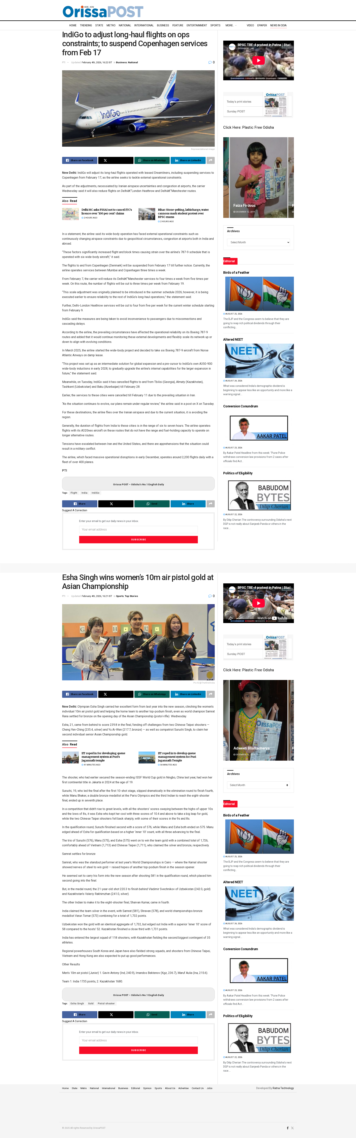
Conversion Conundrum (240, 406)
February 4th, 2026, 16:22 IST (97, 62)
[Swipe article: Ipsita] (258, 720)
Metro (111, 25)
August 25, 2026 (233, 314)
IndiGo (95, 493)
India (85, 493)
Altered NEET (233, 339)
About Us (170, 1088)
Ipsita (237, 748)
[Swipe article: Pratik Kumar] (258, 177)
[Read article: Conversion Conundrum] (259, 428)
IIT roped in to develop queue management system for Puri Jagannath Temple (177, 757)
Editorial (135, 1088)
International (144, 25)
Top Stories (131, 596)
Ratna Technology (283, 1088)
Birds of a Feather (236, 272)
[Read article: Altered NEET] (259, 361)
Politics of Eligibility (238, 473)
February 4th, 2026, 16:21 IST (97, 596)
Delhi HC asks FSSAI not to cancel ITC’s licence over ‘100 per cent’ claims (107, 211)
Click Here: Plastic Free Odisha (248, 127)
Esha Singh (77, 1003)
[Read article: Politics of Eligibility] (259, 494)
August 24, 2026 (233, 381)
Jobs (209, 1088)
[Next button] (291, 177)
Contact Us (198, 1088)
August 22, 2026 (233, 514)
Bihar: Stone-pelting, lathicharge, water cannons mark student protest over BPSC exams (183, 213)
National (125, 25)
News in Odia (278, 25)
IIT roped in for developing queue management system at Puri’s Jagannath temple (103, 757)
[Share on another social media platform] (211, 160)
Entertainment (197, 25)
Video (250, 25)
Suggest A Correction (74, 510)
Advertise (183, 1088)
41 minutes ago (91, 765)
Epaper (262, 25)
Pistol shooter (106, 1003)
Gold (91, 1003)
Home (73, 25)
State (99, 25)
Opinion (147, 1088)
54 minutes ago (168, 765)
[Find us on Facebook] (288, 1128)
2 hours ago (90, 218)
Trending (86, 25)
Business (163, 25)
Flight (74, 493)
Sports (215, 25)
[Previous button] (226, 177)
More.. (230, 25)
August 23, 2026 (233, 448)
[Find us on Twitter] (292, 1128)
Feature (177, 25)
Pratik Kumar (244, 205)
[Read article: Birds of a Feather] (259, 294)
